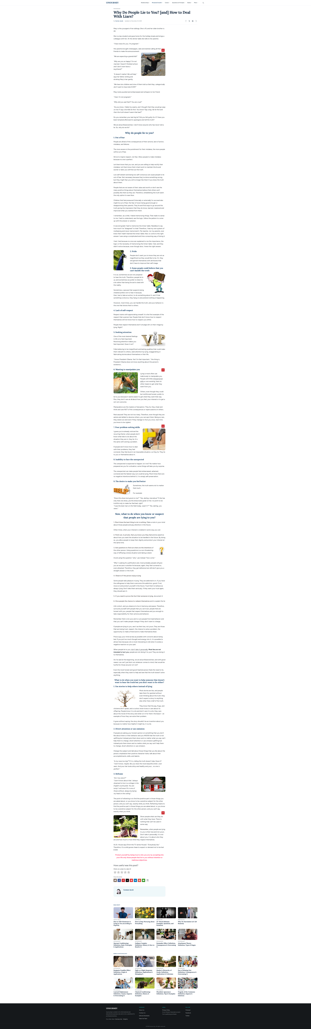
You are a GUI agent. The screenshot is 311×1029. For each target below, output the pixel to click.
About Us (141, 1010)
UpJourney (112, 2)
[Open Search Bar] (203, 2)
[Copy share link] (115, 880)
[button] (163, 50)
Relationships (145, 2)
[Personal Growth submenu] (163, 3)
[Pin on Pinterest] (192, 21)
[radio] (115, 872)
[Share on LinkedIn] (135, 880)
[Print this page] (139, 880)
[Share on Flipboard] (131, 880)
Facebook (188, 1013)
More (195, 2)
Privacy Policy (166, 1010)
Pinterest (188, 1010)
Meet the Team (143, 1018)
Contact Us (142, 1013)
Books (189, 2)
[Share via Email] (143, 880)
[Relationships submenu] (150, 3)
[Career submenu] (170, 3)
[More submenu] (198, 3)
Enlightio (125, 1019)
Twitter (187, 1015)
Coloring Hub (118, 1019)
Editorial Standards (144, 1015)
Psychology (117, 8)
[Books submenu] (192, 3)
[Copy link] (196, 21)
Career (167, 2)
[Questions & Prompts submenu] (186, 3)
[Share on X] (189, 21)
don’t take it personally (139, 649)
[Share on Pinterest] (123, 880)
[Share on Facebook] (185, 21)
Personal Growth (157, 2)
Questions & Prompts (178, 2)
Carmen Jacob (119, 21)
